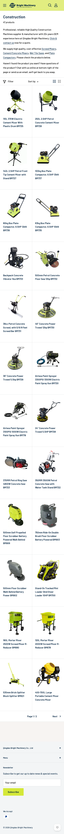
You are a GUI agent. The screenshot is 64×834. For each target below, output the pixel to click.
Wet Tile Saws (37, 53)
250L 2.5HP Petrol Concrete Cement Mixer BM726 (47, 122)
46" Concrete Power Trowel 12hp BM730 (45, 325)
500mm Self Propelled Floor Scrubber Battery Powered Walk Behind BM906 (15, 538)
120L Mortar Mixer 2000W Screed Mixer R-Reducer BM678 (47, 644)
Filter (11, 81)
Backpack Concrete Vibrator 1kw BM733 (13, 277)
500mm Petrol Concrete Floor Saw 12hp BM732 (47, 277)
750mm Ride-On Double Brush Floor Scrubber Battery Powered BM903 (47, 536)
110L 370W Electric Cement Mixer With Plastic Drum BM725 (13, 122)
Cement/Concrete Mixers (16, 53)
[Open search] (50, 5)
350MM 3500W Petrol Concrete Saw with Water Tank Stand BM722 (48, 484)
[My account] (55, 5)
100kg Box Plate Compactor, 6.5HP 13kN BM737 (47, 175)
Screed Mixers (49, 48)
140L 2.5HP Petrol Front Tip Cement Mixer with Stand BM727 (15, 175)
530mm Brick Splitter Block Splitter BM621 (14, 694)
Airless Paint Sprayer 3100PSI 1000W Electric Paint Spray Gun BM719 (15, 432)
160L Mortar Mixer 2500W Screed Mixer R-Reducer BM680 (15, 644)
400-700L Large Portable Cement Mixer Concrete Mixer (47, 696)
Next (55, 716)
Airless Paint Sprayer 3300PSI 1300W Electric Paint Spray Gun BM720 (47, 380)
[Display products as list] (59, 81)
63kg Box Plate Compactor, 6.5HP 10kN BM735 (47, 227)
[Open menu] (4, 5)
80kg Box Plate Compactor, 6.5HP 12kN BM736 (15, 227)
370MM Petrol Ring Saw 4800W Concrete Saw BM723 (15, 484)
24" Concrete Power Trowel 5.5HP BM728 (45, 430)
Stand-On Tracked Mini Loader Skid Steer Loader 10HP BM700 (46, 592)
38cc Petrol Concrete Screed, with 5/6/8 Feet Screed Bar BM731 (15, 327)
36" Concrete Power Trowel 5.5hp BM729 (13, 378)
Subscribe (13, 791)
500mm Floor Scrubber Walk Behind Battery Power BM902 (15, 592)
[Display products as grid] (54, 81)
